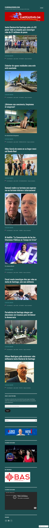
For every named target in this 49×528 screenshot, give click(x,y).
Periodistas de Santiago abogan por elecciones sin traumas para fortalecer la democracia (20, 315)
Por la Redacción (10, 58)
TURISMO (21, 230)
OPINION (20, 141)
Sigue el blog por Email (10, 396)
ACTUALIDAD (21, 58)
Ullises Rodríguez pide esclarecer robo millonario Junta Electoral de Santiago (20, 357)
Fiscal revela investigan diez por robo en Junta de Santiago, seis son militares (21, 280)
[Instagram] (6, 521)
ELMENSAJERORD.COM (12, 7)
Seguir (7, 410)
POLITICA (24, 141)
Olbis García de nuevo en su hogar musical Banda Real (21, 150)
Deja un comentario (28, 58)
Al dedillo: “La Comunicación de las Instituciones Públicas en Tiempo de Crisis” (21, 238)
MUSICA (25, 180)
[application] (21, 501)
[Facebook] (9, 521)
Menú (41, 8)
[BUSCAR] (35, 420)
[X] (11, 521)
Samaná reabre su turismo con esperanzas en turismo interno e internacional (20, 189)
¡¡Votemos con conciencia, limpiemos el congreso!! (19, 105)
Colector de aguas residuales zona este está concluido (20, 66)
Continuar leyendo (9, 55)
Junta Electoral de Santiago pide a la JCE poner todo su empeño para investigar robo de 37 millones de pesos (21, 30)
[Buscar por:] (20, 420)
